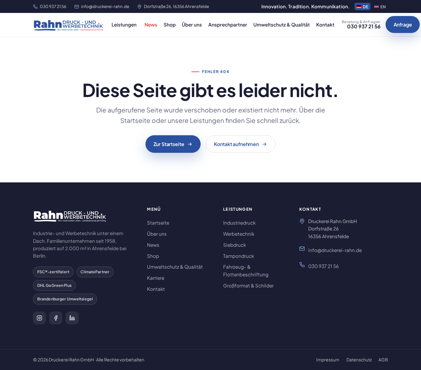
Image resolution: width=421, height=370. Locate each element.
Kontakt (325, 24)
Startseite (158, 223)
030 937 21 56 (53, 6)
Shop (170, 24)
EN (383, 6)
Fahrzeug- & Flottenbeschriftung (245, 270)
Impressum (327, 359)
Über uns (192, 24)
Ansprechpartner (227, 24)
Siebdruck (234, 245)
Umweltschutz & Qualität (281, 24)
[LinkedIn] (72, 317)
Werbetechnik (238, 234)
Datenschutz (359, 359)
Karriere (155, 278)
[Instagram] (39, 317)
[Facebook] (55, 317)
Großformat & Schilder (248, 285)
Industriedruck (239, 223)
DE (365, 6)
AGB (383, 359)
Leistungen (124, 24)
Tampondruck (238, 256)
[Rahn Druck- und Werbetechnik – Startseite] (68, 25)
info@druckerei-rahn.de (105, 6)
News (151, 24)
